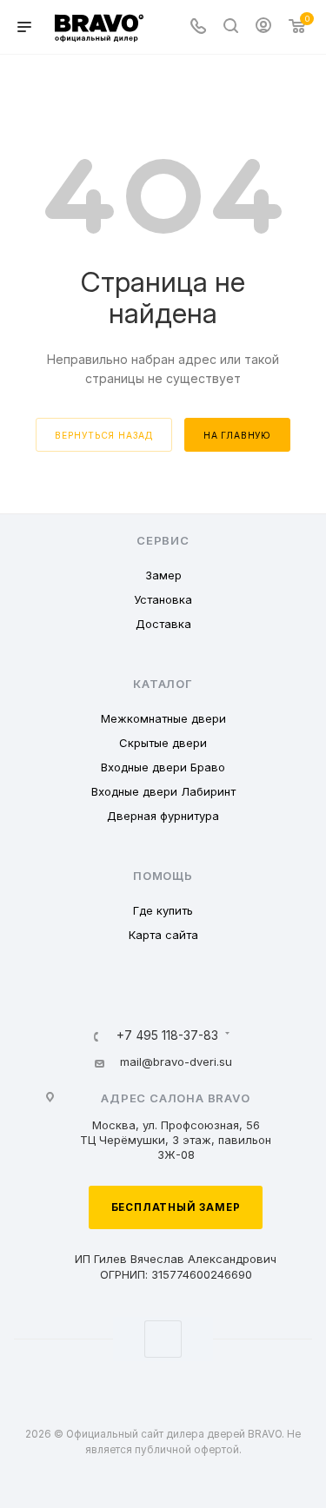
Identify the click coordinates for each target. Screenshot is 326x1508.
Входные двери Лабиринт (163, 791)
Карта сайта (163, 935)
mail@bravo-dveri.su (176, 1061)
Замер (163, 575)
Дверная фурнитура (163, 816)
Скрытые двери (163, 743)
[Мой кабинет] (263, 27)
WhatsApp (163, 1339)
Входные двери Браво (163, 767)
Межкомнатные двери (163, 718)
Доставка (163, 624)
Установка (163, 599)
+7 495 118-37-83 (167, 1036)
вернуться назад (104, 435)
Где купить (163, 910)
